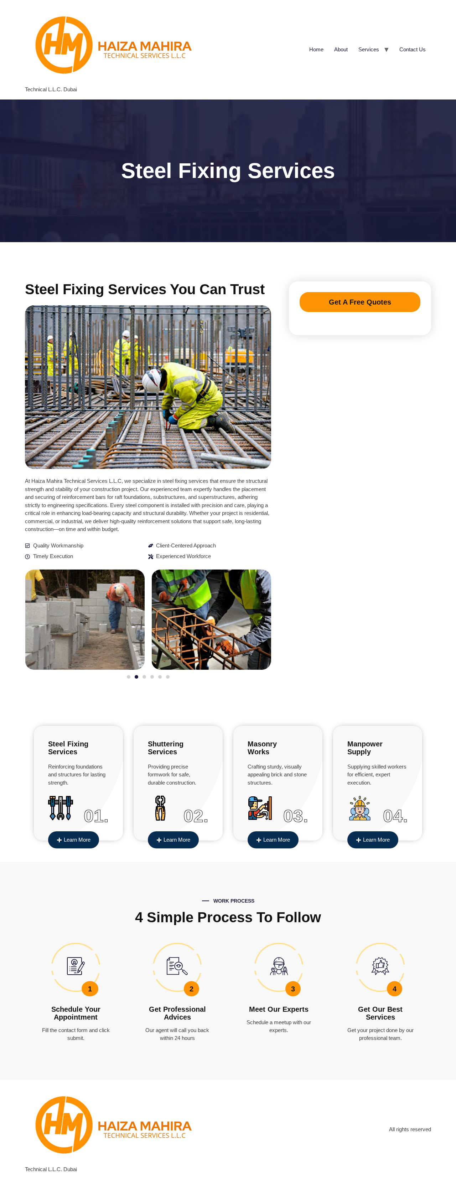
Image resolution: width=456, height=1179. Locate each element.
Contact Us (412, 49)
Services (368, 49)
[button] (128, 677)
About (341, 49)
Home (316, 49)
